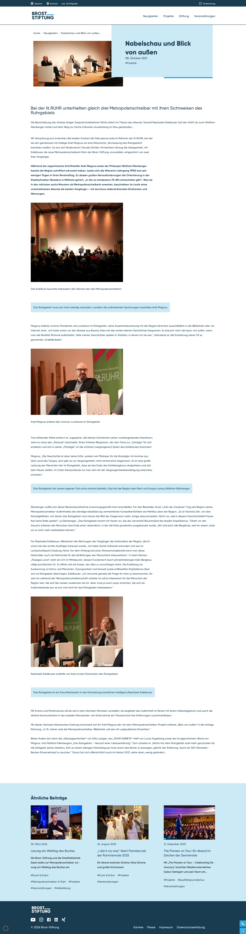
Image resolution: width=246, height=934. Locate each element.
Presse (151, 927)
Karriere (138, 927)
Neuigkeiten (150, 16)
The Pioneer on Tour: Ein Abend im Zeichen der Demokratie (187, 853)
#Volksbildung (62, 888)
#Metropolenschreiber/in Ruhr (48, 881)
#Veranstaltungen (41, 888)
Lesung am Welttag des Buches (53, 851)
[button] (5, 928)
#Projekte (131, 63)
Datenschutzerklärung (191, 927)
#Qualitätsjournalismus (191, 879)
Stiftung (184, 16)
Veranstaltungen (204, 16)
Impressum (166, 927)
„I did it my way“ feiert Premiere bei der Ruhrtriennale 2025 (121, 853)
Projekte (168, 16)
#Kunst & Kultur (40, 875)
